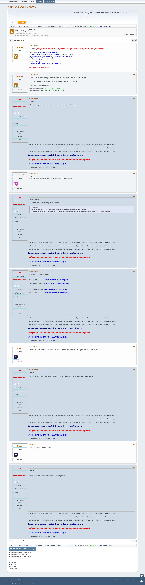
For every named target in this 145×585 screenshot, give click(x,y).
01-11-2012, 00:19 (33, 467)
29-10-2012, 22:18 (33, 98)
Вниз (10, 40)
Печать (134, 40)
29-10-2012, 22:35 (33, 196)
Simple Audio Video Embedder (14, 581)
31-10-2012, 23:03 (33, 271)
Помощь (118, 579)
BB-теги (11, 562)
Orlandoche (93, 26)
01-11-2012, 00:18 (33, 444)
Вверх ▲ (135, 579)
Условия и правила (127, 579)
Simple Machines (21, 579)
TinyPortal (112, 579)
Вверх (11, 541)
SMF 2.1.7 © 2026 (11, 579)
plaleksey (99, 26)
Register (100, 12)
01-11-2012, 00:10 (33, 346)
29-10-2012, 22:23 (33, 173)
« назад (126, 35)
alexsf (19, 100)
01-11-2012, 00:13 (33, 369)
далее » (133, 35)
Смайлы (11, 564)
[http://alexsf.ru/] (14, 128)
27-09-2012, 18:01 (33, 45)
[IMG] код (11, 566)
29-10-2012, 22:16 (33, 74)
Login (106, 12)
